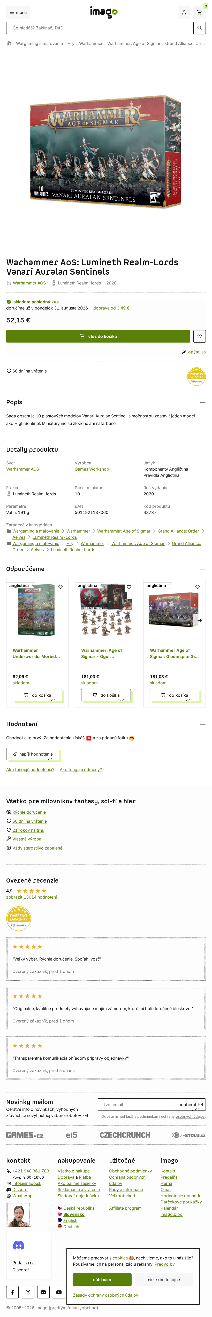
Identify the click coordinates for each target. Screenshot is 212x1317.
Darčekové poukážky (181, 1201)
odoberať (187, 1104)
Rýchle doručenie (29, 812)
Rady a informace (126, 1189)
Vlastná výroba (26, 839)
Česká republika (79, 1208)
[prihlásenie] (184, 12)
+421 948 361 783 (30, 1170)
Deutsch (71, 1226)
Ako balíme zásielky (77, 1183)
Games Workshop (92, 469)
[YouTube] (59, 1292)
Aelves (18, 537)
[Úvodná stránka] (8, 43)
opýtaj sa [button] (197, 351)
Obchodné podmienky (130, 1170)
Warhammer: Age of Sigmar (134, 43)
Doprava (66, 1177)
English (70, 1220)
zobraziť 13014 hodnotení (31, 897)
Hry (70, 43)
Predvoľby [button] (165, 1264)
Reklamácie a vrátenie (79, 1189)
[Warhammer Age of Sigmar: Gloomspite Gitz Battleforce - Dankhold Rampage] (175, 643)
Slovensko (74, 1214)
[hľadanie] (199, 28)
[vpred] (199, 620)
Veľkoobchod (122, 1195)
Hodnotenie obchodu (181, 1195)
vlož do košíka (102, 336)
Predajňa (169, 1177)
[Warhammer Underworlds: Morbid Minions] (37, 643)
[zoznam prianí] (199, 336)
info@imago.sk (26, 1183)
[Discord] (43, 1292)
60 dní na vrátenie (29, 820)
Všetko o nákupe (74, 1170)
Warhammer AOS (29, 282)
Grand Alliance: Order (186, 43)
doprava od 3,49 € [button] (111, 308)
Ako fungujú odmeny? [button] (81, 769)
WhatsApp (22, 1195)
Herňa (166, 1183)
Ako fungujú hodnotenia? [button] (30, 769)
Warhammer (91, 43)
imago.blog (172, 1214)
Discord (20, 1189)
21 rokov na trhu (28, 829)
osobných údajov (190, 1116)
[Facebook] (12, 1292)
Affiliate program (125, 1208)
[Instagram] (28, 1292)
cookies (120, 1257)
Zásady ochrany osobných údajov (105, 1295)
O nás (166, 1189)
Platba (85, 1177)
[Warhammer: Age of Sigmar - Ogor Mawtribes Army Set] (106, 643)
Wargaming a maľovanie (39, 43)
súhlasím (102, 1279)
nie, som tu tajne (164, 1279)
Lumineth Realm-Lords (55, 537)
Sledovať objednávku (78, 1195)
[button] (106, 402)
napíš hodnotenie (36, 754)
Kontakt (168, 1170)
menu (21, 12)
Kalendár (169, 1208)
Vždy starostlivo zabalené (37, 848)
